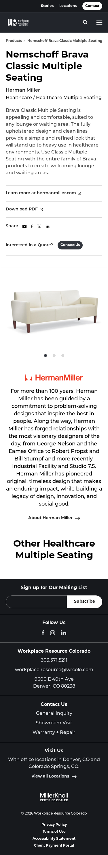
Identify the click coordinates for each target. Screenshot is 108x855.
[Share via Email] (24, 226)
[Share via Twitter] (39, 226)
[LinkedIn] (63, 632)
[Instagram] (52, 632)
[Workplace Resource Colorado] (18, 22)
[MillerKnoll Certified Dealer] (54, 797)
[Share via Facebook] (32, 226)
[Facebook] (43, 632)
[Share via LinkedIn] (48, 226)
